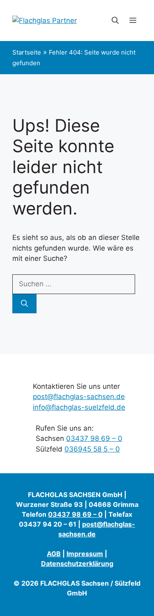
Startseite (26, 52)
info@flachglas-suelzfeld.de (79, 407)
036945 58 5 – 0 (92, 449)
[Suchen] (24, 304)
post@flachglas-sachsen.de (79, 396)
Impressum (85, 554)
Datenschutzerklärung (77, 563)
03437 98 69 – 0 (94, 438)
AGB (54, 554)
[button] (115, 20)
